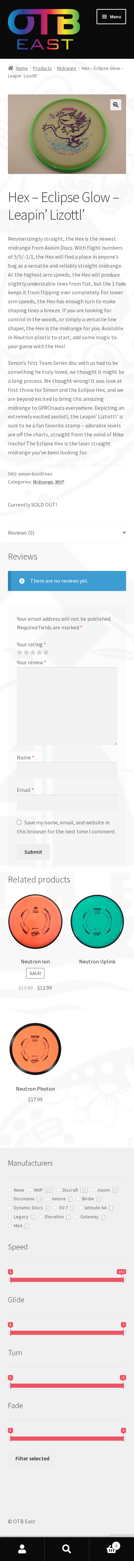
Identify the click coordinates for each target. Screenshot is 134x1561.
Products (42, 68)
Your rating (31, 644)
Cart (103, 1543)
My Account (22, 1549)
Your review (31, 662)
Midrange (66, 68)
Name (25, 757)
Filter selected (32, 1458)
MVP (59, 482)
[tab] (67, 533)
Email (25, 789)
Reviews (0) (21, 532)
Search (67, 1549)
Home (22, 68)
